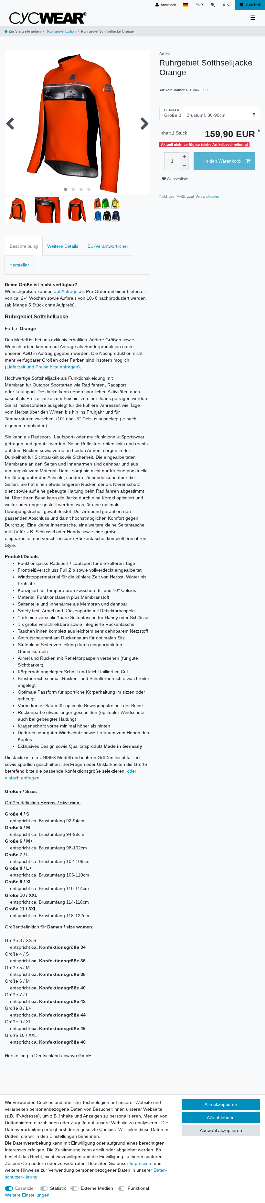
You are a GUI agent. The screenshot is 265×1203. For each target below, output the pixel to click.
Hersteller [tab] (19, 264)
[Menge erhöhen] (184, 156)
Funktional (138, 1188)
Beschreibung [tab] (24, 246)
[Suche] (213, 5)
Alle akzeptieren (221, 1104)
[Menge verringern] (184, 165)
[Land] (186, 5)
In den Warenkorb (222, 161)
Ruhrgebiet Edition (61, 31)
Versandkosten (207, 196)
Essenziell (25, 1188)
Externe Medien (97, 1188)
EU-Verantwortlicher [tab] (108, 246)
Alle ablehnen (221, 1117)
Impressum (141, 1163)
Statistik (58, 1188)
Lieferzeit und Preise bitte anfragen (42, 366)
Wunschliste (177, 179)
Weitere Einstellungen (27, 1195)
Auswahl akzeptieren (221, 1130)
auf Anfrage (66, 291)
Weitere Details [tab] (62, 246)
